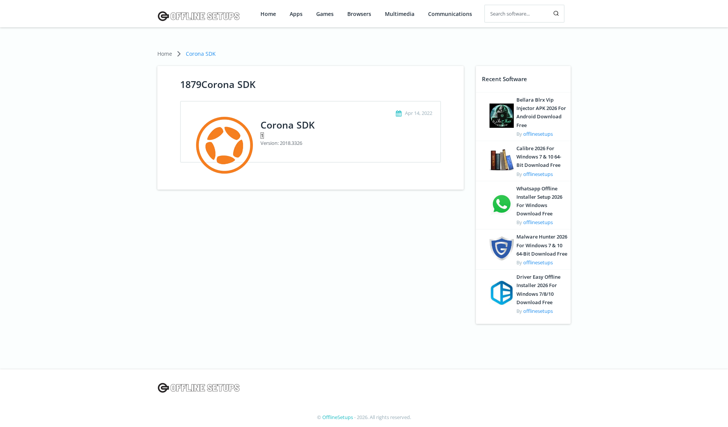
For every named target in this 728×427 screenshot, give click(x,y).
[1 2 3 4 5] (342, 135)
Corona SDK (201, 53)
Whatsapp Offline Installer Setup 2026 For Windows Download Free (539, 201)
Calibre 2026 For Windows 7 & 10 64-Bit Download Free (538, 156)
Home (268, 14)
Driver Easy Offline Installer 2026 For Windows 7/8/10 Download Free (538, 289)
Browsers (359, 14)
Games (325, 14)
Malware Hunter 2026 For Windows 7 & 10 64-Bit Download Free (541, 245)
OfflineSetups (337, 417)
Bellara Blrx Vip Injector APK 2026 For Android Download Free (541, 112)
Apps (296, 14)
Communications (450, 14)
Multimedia (399, 14)
